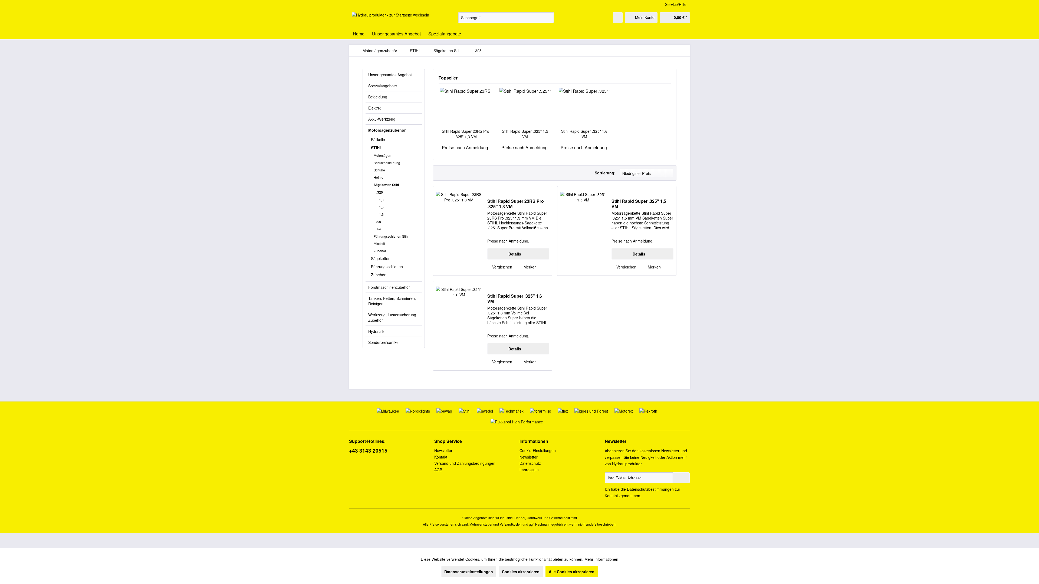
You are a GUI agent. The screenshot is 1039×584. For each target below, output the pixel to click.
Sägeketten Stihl (386, 184)
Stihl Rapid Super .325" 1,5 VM (525, 133)
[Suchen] (549, 17)
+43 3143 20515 (368, 450)
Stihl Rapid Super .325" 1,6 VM (584, 133)
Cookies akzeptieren (521, 571)
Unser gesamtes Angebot (390, 74)
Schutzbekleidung (387, 162)
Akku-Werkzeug (381, 119)
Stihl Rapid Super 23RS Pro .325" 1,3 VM (465, 133)
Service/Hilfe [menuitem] (676, 4)
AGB (438, 469)
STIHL (376, 147)
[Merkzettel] (618, 17)
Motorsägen (382, 155)
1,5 (381, 207)
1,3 (381, 199)
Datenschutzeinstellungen (468, 571)
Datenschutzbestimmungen (650, 489)
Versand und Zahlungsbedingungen (464, 463)
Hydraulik (376, 331)
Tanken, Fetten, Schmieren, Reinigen (392, 301)
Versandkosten (511, 524)
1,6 (381, 214)
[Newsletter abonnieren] (681, 477)
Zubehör (380, 250)
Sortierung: (605, 172)
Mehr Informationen (601, 559)
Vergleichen (501, 267)
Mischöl (379, 243)
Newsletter (443, 450)
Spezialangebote (382, 85)
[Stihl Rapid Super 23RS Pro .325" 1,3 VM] (465, 107)
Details (514, 254)
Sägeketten (380, 258)
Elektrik (374, 108)
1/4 (378, 229)
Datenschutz (530, 463)
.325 (379, 192)
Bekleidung (377, 96)
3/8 (378, 221)
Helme (378, 177)
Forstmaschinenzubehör (389, 287)
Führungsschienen (387, 266)
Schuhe (379, 170)
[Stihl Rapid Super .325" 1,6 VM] (584, 107)
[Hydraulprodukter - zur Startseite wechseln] (390, 19)
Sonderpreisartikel (383, 342)
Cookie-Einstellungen (538, 450)
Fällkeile (378, 139)
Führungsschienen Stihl (391, 236)
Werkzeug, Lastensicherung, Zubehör (392, 317)
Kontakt (440, 457)
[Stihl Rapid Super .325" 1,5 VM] (525, 107)
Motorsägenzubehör (387, 130)
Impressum (529, 469)
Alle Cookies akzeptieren (571, 571)
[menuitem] (506, 17)
